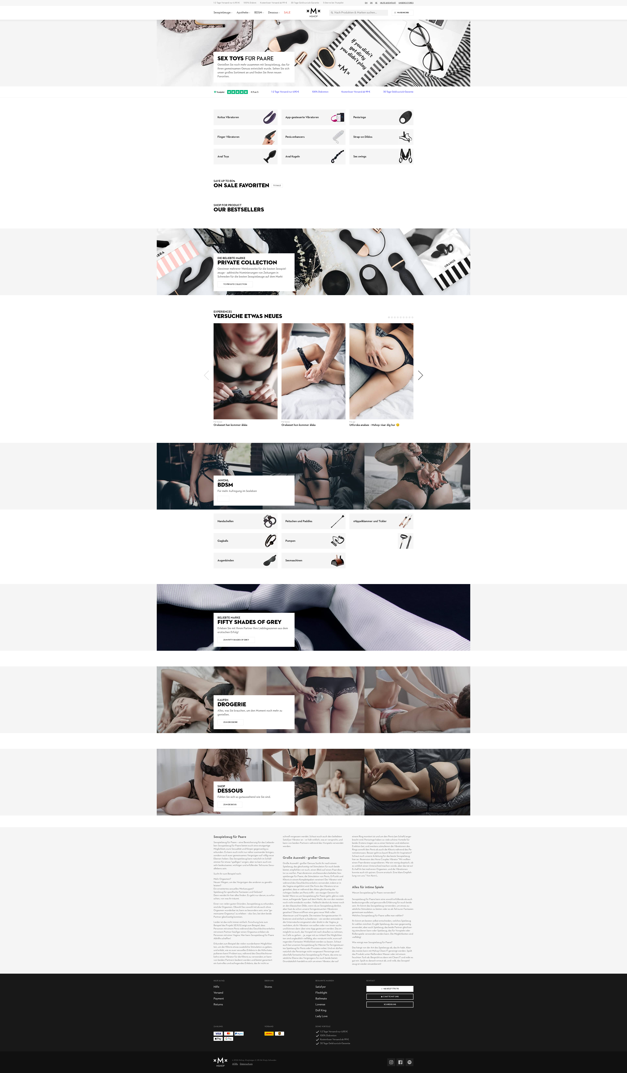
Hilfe (216, 987)
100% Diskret (250, 3)
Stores (268, 987)
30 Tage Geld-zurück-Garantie (305, 3)
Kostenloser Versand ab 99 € (273, 3)
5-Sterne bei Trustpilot (333, 3)
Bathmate (321, 998)
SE (376, 3)
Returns (218, 1004)
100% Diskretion (320, 92)
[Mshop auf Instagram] (391, 1062)
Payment (219, 998)
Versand (218, 992)
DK (371, 3)
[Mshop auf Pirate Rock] (409, 1062)
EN (366, 3)
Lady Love (321, 1016)
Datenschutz (246, 1064)
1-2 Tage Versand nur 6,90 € (227, 3)
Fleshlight (321, 992)
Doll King (320, 1010)
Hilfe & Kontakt (388, 3)
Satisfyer (320, 987)
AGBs (235, 1064)
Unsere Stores (406, 3)
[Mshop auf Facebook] (400, 1062)
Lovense (320, 1004)
